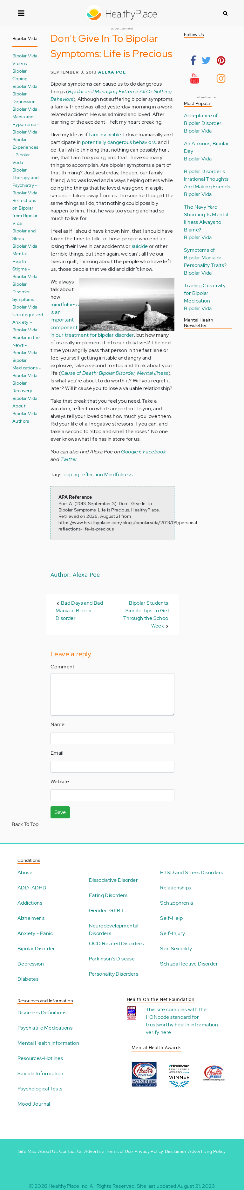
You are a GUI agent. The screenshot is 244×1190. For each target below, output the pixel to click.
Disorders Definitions (41, 1012)
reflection (91, 474)
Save (60, 812)
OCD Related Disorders (116, 943)
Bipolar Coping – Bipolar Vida (24, 78)
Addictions (29, 903)
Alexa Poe (112, 72)
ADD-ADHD (31, 887)
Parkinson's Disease (112, 958)
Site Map (27, 1151)
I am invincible (105, 134)
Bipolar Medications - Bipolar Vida (26, 367)
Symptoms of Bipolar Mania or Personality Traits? (205, 258)
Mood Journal (33, 1104)
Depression (30, 963)
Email (57, 753)
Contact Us (70, 1151)
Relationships (175, 887)
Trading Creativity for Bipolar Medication (205, 293)
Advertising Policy (207, 1151)
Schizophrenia (176, 903)
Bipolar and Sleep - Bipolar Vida (24, 238)
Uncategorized (27, 314)
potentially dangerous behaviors (119, 142)
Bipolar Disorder (36, 948)
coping (71, 474)
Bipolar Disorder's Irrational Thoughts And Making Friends (207, 179)
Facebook (154, 451)
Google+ (131, 451)
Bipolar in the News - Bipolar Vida (26, 344)
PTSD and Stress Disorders (191, 872)
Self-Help (171, 918)
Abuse (24, 872)
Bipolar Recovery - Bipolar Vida (24, 390)
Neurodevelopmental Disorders (114, 929)
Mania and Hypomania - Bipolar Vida (25, 124)
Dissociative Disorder (113, 880)
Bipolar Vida (198, 130)
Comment (63, 666)
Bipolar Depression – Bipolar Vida (25, 101)
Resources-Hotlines (40, 1058)
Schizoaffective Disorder (189, 963)
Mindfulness (118, 474)
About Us (48, 1151)
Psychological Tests (40, 1088)
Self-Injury (172, 933)
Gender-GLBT (106, 910)
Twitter (68, 459)
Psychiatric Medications (44, 1027)
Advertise (94, 1151)
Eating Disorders (108, 895)
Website (60, 781)
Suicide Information (40, 1073)
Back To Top (25, 824)
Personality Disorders (113, 974)
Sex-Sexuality (176, 948)
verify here (158, 1032)
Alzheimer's (30, 918)
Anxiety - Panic (35, 933)
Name (58, 724)
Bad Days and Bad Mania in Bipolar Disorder (79, 610)
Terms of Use (119, 1151)
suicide (140, 246)
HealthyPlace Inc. (69, 1186)
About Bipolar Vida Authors (24, 413)
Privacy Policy (148, 1151)
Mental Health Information (48, 1043)
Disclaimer (175, 1151)
